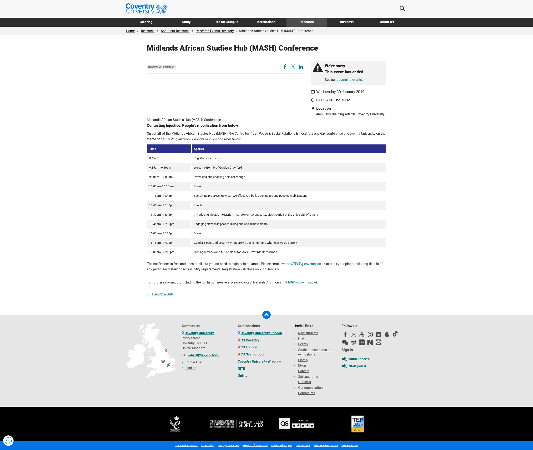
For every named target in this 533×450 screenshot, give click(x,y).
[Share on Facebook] (285, 67)
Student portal (359, 359)
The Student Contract (186, 445)
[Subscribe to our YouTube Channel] (362, 335)
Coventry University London (261, 333)
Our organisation (310, 388)
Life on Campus (226, 22)
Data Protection (349, 445)
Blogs (302, 365)
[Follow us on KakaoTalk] (378, 342)
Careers (303, 371)
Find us (191, 368)
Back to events (163, 294)
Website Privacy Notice (326, 445)
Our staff (304, 382)
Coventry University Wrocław (259, 361)
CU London (249, 347)
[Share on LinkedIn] (301, 67)
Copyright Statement (228, 445)
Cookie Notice (303, 445)
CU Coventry (250, 340)
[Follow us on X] (353, 334)
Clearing (146, 22)
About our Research (175, 31)
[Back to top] (266, 315)
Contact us (193, 362)
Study (186, 22)
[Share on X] (293, 66)
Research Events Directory (215, 31)
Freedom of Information (255, 445)
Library (303, 360)
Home (130, 31)
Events (303, 344)
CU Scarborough (253, 354)
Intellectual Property (281, 445)
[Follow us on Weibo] (353, 342)
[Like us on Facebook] (345, 335)
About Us (387, 22)
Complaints (306, 393)
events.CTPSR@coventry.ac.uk (302, 264)
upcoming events (349, 80)
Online (242, 376)
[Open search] (403, 9)
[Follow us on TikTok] (395, 334)
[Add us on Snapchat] (387, 335)
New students (308, 333)
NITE (241, 368)
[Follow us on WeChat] (345, 342)
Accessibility (207, 445)
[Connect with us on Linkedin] (378, 335)
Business (347, 22)
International (266, 22)
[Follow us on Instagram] (370, 335)
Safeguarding (308, 377)
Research (307, 22)
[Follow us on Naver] (370, 342)
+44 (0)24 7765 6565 (203, 355)
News (302, 339)
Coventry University (199, 333)
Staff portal (357, 366)
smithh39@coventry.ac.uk (299, 282)
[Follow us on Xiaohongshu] (362, 342)
